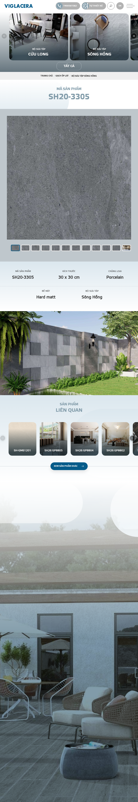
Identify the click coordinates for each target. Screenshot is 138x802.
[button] (25, 248)
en (120, 6)
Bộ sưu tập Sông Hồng (84, 76)
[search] (111, 6)
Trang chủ (47, 76)
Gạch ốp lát (62, 76)
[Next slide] (133, 36)
